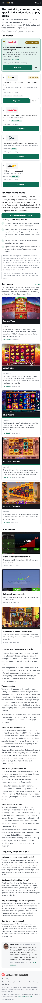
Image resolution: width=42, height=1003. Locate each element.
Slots (3, 979)
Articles (8, 979)
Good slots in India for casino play (17, 631)
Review (34, 101)
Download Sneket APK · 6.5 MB (21, 216)
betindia (7, 3)
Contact (7, 984)
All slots (37, 284)
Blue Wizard (8, 415)
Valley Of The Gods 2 (12, 506)
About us (4, 982)
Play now (17, 67)
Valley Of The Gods (11, 462)
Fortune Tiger (9, 321)
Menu (37, 3)
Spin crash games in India (14, 594)
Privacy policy (27, 982)
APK (35, 67)
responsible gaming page (24, 996)
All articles (37, 530)
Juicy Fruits (8, 368)
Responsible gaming (14, 982)
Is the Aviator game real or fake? (17, 557)
